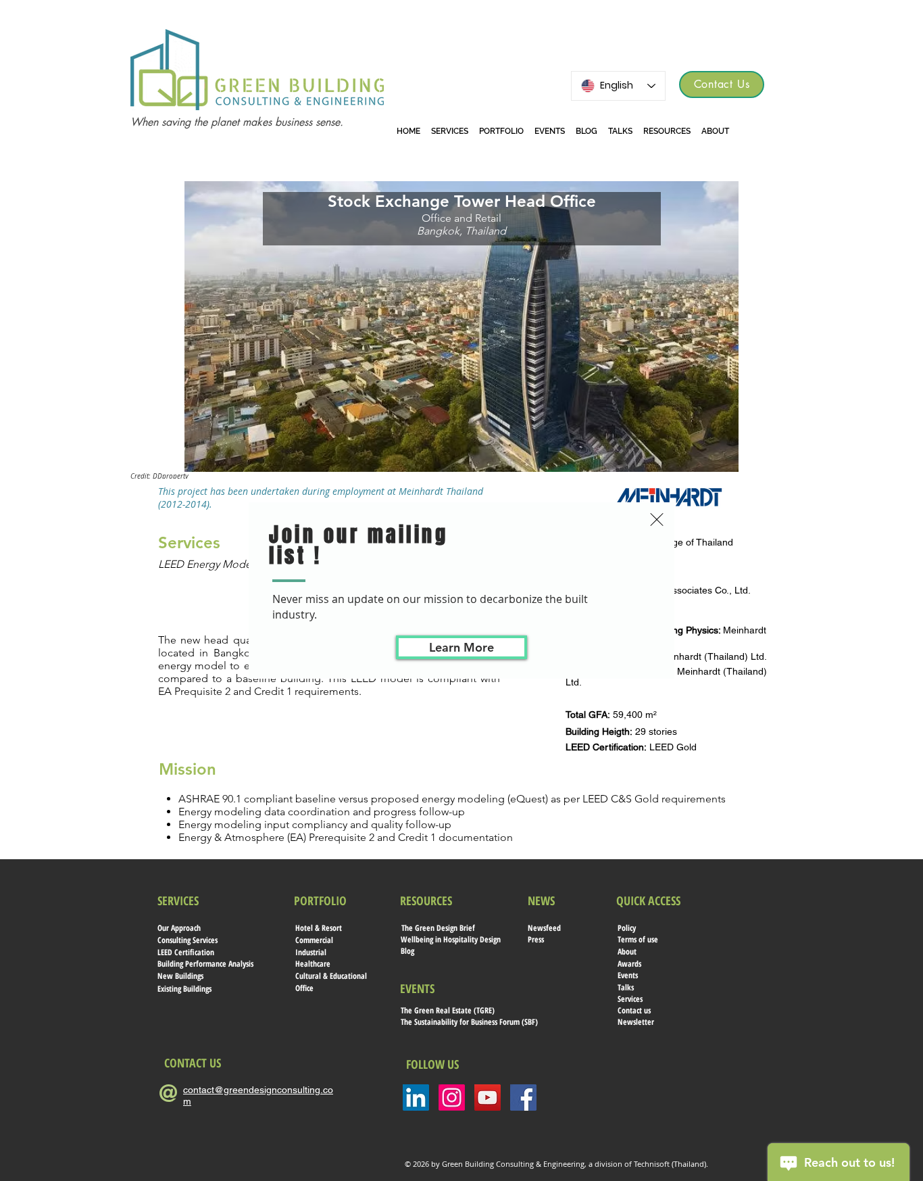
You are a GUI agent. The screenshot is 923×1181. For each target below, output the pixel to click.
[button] (657, 519)
